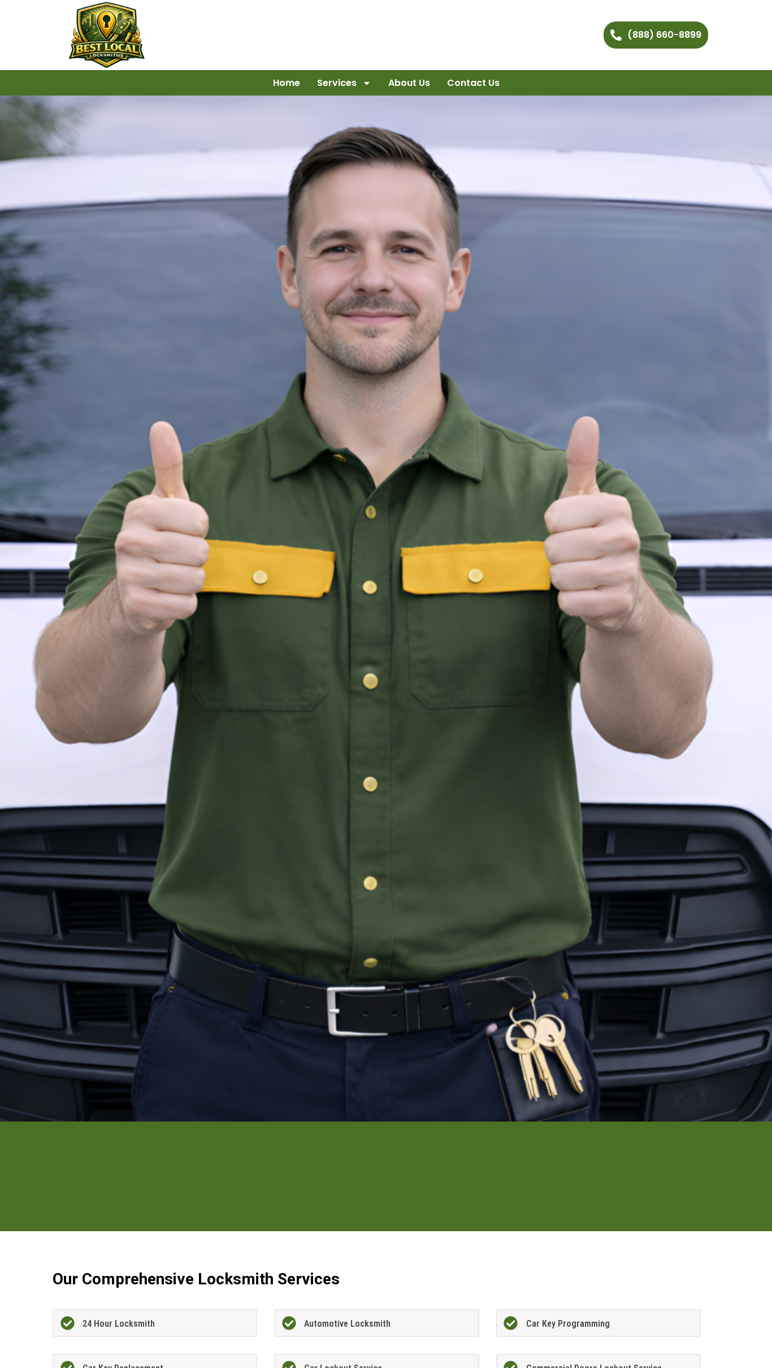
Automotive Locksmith (347, 1323)
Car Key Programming (568, 1323)
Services (337, 82)
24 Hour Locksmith (119, 1323)
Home (286, 82)
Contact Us (473, 82)
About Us (409, 82)
